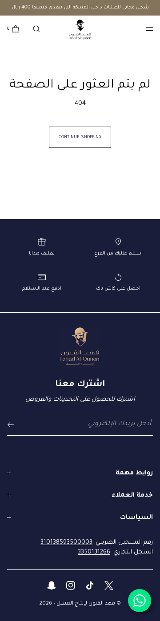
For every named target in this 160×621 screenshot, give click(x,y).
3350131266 (94, 552)
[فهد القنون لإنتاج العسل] (80, 29)
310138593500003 (66, 542)
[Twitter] (108, 586)
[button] (36, 29)
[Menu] (142, 29)
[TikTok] (89, 586)
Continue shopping (80, 137)
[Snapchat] (51, 586)
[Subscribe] (18, 424)
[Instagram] (70, 586)
